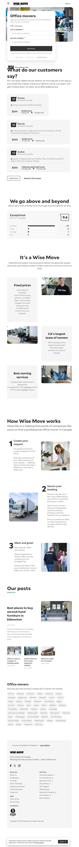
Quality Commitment (17, 786)
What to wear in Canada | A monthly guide (13, 661)
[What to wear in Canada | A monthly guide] (14, 651)
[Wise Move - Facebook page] (10, 765)
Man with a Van (45, 781)
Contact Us (14, 792)
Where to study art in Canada (47, 660)
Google (25, 390)
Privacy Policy (14, 802)
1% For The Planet (16, 784)
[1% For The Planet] (25, 812)
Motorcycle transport (47, 792)
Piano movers (44, 784)
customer (28, 387)
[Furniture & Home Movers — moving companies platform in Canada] (20, 4)
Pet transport (44, 786)
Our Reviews (14, 778)
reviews (23, 218)
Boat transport (45, 798)
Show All (11, 592)
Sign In (68, 3)
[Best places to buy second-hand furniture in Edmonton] (55, 621)
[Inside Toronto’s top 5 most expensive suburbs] (31, 651)
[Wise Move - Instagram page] (19, 765)
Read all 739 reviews (32, 178)
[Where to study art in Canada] (48, 651)
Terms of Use (14, 799)
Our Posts (13, 781)
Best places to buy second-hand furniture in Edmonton (20, 613)
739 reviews (19, 26)
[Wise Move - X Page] (15, 765)
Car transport (44, 795)
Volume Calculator (16, 789)
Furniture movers (45, 778)
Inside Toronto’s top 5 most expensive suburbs (30, 662)
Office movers (44, 789)
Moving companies (46, 775)
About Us (13, 775)
